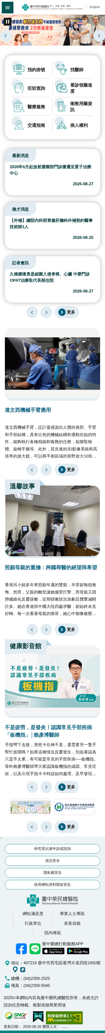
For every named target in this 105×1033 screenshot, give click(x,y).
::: (1, 15)
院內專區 (52, 932)
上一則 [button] (32, 827)
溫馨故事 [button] (22, 486)
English (95, 7)
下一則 (99, 36)
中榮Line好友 (35, 949)
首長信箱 (72, 923)
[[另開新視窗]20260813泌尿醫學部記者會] (52, 30)
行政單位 (33, 923)
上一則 (6, 36)
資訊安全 (52, 860)
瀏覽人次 (49, 1026)
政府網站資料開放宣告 (52, 884)
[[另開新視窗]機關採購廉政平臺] (30, 807)
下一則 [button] (46, 827)
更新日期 (11, 1026)
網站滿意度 (33, 913)
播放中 (11, 155)
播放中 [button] (7, 22)
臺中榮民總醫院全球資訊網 (52, 7)
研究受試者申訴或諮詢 (52, 849)
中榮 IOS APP (53, 951)
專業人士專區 (72, 913)
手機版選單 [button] (7, 7)
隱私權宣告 (52, 872)
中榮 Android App (78, 951)
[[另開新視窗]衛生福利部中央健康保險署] (74, 807)
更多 (71, 312)
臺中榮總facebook (21, 949)
